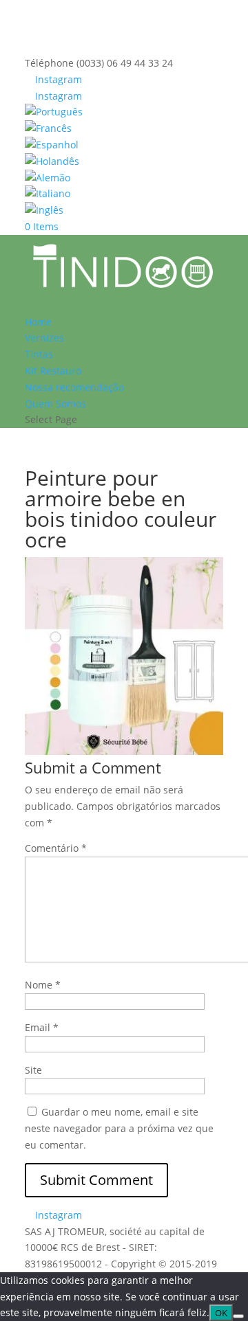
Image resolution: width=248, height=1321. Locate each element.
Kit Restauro (53, 370)
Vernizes (44, 337)
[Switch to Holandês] (124, 161)
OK (221, 1313)
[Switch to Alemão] (124, 178)
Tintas (39, 354)
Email (42, 1027)
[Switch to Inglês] (124, 210)
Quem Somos (55, 403)
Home (38, 321)
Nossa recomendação (74, 387)
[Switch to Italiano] (124, 193)
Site (33, 1069)
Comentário (56, 848)
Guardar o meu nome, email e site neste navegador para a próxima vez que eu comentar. (119, 1128)
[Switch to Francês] (124, 128)
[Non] (238, 1316)
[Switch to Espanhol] (124, 145)
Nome (43, 984)
